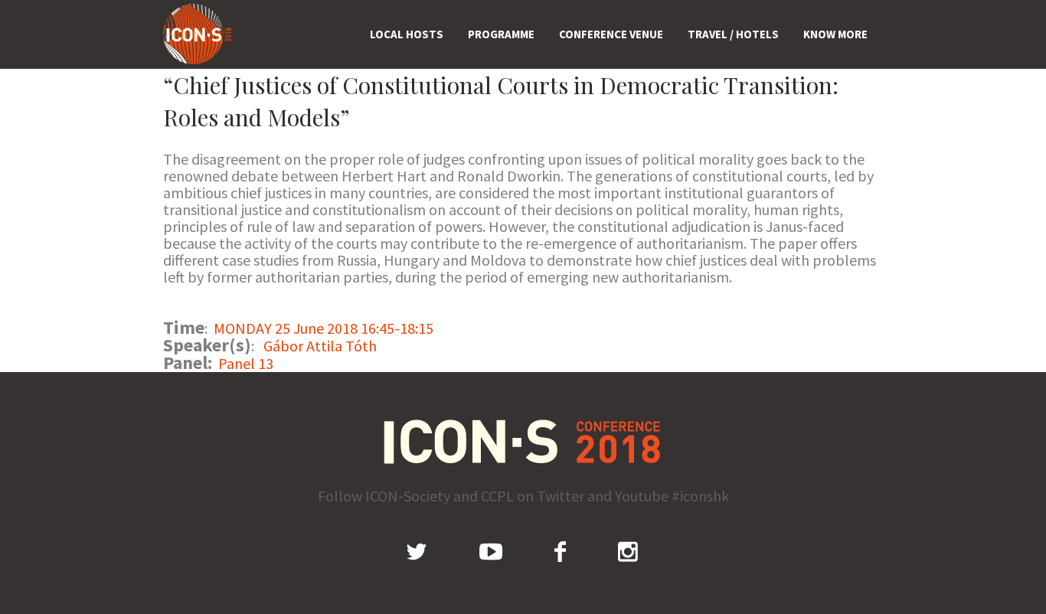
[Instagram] (628, 551)
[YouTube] (490, 551)
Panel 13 (245, 363)
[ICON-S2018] (523, 441)
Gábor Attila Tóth (320, 345)
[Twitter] (416, 551)
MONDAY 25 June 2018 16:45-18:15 (323, 328)
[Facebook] (560, 551)
